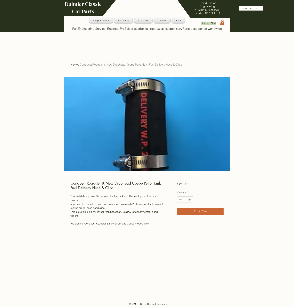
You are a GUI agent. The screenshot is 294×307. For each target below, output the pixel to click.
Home (74, 64)
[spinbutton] (185, 199)
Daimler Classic (83, 4)
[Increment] (190, 199)
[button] (222, 22)
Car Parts (83, 11)
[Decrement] (180, 199)
